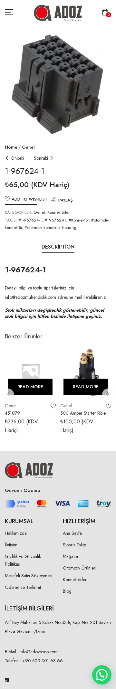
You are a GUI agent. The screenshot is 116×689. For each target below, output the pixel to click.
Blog (67, 591)
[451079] (30, 372)
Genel (28, 147)
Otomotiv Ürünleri (79, 568)
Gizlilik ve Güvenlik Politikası (23, 560)
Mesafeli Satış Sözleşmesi (28, 575)
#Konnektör (79, 220)
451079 (12, 413)
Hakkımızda (16, 533)
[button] (106, 13)
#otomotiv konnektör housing (50, 227)
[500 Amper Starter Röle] (85, 372)
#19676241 (55, 220)
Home (11, 147)
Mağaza (70, 556)
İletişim (11, 545)
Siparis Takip (74, 545)
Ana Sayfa (72, 533)
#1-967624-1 (30, 220)
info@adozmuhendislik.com (30, 297)
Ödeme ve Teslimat (23, 587)
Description (58, 246)
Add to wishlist (29, 199)
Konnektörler (58, 212)
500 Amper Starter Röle (83, 413)
